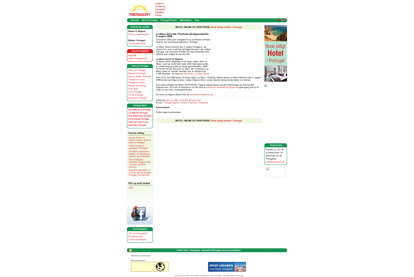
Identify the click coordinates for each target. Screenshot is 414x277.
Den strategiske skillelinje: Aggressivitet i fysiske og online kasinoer (140, 163)
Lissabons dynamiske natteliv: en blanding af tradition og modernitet (139, 154)
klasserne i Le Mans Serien (196, 73)
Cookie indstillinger (137, 239)
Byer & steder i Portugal (139, 76)
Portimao (192, 102)
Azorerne (161, 6)
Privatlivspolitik (135, 236)
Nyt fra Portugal (150, 20)
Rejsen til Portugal (136, 73)
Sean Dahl (196, 100)
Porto (159, 15)
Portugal (167, 102)
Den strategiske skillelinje (233, 276)
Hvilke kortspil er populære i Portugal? (138, 147)
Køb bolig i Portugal (137, 125)
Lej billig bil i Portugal (137, 113)
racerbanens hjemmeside (201, 94)
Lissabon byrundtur (182, 276)
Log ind (132, 55)
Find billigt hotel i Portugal (140, 116)
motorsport (203, 102)
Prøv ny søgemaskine (138, 34)
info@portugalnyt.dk (275, 162)
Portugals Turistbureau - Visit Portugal (206, 276)
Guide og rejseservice (138, 122)
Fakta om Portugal (137, 70)
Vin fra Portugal (135, 95)
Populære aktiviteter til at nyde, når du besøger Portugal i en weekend (140, 172)
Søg (197, 20)
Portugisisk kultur (136, 82)
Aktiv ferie (133, 89)
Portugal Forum (169, 20)
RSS (131, 188)
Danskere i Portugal (137, 98)
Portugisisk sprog (136, 79)
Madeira (160, 12)
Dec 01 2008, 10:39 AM (177, 100)
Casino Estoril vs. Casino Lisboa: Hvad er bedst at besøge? (140, 140)
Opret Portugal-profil (137, 58)
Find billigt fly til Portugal (139, 110)
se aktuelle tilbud (137, 43)
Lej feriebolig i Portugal (138, 119)
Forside (135, 20)
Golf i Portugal (135, 92)
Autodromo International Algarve (221, 87)
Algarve (160, 3)
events (184, 102)
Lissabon (161, 9)
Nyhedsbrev (186, 20)
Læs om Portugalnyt (137, 233)
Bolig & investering (137, 85)
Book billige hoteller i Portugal (226, 27)
